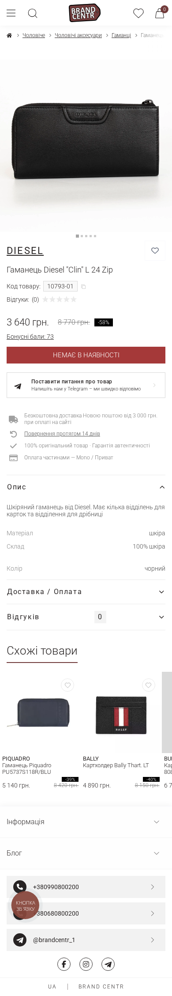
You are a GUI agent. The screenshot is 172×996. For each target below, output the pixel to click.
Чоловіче (33, 35)
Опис (16, 487)
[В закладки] (155, 251)
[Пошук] (32, 13)
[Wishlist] (67, 685)
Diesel (25, 250)
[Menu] (14, 13)
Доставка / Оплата (44, 591)
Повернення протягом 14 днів (62, 434)
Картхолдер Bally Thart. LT (116, 765)
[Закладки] (138, 13)
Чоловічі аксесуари (78, 35)
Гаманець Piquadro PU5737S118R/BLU (26, 768)
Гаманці (121, 35)
